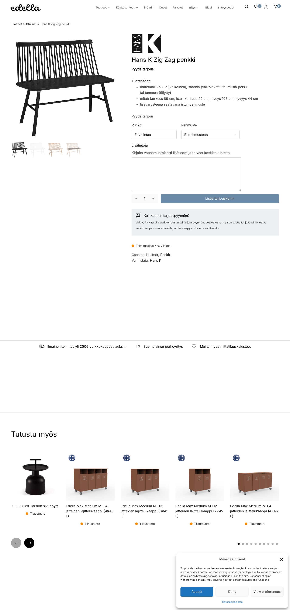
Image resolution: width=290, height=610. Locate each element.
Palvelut (178, 7)
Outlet (163, 7)
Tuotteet (101, 7)
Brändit (148, 7)
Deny (232, 592)
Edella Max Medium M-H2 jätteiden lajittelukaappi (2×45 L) (199, 511)
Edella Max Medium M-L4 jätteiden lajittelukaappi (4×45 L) (254, 511)
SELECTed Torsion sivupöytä (35, 506)
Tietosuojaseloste (232, 601)
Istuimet (152, 255)
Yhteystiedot (226, 7)
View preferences (267, 592)
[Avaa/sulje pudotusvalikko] (109, 8)
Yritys (192, 7)
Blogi (208, 7)
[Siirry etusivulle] (26, 7)
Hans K (155, 260)
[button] (281, 559)
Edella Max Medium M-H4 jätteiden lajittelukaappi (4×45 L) (90, 511)
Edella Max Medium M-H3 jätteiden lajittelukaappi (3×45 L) (144, 511)
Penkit (165, 255)
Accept (196, 592)
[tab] (239, 544)
